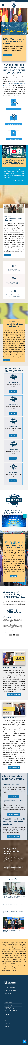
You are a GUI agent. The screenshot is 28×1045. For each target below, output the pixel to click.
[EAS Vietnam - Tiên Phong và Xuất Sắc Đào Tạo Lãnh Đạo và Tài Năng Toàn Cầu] (14, 5)
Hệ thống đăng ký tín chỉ (11, 1008)
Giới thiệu (7, 1018)
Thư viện (7, 1023)
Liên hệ (7, 1026)
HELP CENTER (21, 5)
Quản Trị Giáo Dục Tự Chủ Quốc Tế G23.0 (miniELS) (11, 931)
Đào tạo (8, 83)
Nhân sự (7, 1020)
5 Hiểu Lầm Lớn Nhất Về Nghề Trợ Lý (13, 896)
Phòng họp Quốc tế (10, 1005)
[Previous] (5, 892)
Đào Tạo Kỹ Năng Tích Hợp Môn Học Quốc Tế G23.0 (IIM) (12, 905)
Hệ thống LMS (8, 1002)
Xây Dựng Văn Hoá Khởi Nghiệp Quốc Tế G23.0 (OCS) (13, 912)
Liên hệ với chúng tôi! (6, 632)
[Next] (23, 892)
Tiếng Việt (12, 1)
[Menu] (3, 5)
